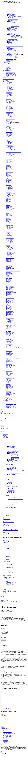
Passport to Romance (10, 60)
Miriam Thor (8, 315)
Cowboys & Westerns (12, 28)
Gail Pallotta (8, 185)
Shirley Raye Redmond (10, 365)
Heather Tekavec (9, 190)
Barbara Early (8, 99)
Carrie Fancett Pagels (10, 128)
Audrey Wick (8, 96)
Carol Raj (8, 126)
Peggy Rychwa (9, 329)
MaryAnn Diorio (9, 311)
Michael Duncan (9, 314)
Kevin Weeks (8, 249)
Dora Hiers (8, 162)
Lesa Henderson (9, 265)
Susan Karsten (9, 371)
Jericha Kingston (9, 209)
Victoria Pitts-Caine (10, 397)
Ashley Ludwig (9, 95)
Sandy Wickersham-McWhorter (12, 358)
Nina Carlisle (8, 322)
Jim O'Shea (8, 213)
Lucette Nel (8, 285)
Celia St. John (8, 129)
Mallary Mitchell (9, 291)
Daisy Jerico (8, 140)
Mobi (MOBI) (5, 633)
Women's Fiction (11, 29)
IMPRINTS (5, 62)
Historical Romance (15, 24)
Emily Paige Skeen (10, 176)
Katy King (8, 246)
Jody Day (8, 218)
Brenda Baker (8, 110)
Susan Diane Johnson (10, 369)
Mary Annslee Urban (10, 304)
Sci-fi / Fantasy (11, 27)
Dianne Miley (8, 158)
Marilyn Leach (9, 296)
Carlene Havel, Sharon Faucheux (12, 122)
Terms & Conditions (5, 728)
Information (5, 400)
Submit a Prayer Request (11, 407)
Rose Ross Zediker (10, 353)
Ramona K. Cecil (9, 340)
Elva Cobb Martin (9, 172)
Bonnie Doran (9, 107)
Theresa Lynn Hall (9, 386)
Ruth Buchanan (9, 354)
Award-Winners (9, 55)
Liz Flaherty (8, 281)
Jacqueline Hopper (9, 198)
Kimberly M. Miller (10, 254)
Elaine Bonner (9, 169)
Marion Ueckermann (10, 298)
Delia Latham (8, 153)
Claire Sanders (9, 134)
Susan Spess (8, 374)
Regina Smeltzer (9, 344)
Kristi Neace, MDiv (10, 258)
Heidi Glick (8, 192)
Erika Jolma (8, 180)
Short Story (10, 44)
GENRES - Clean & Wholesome (12, 30)
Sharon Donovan (9, 360)
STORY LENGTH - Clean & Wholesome (14, 46)
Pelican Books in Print (10, 73)
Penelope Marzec (9, 333)
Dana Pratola (8, 143)
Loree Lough (8, 282)
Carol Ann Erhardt (9, 123)
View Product (3, 715)
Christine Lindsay (9, 130)
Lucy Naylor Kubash (10, 286)
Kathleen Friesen (9, 239)
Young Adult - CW (12, 32)
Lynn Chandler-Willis (10, 287)
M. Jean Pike (8, 289)
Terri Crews (8, 382)
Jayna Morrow (9, 206)
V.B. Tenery (8, 392)
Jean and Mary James (10, 208)
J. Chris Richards (9, 195)
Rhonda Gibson (9, 346)
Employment (5, 741)
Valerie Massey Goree (10, 393)
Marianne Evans (9, 295)
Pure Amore (8, 68)
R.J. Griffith (8, 335)
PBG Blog (8, 587)
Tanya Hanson (9, 379)
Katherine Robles (9, 235)
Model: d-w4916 (6, 708)
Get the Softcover (4, 645)
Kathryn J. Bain (9, 242)
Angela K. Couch (9, 84)
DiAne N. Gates (9, 155)
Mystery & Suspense (12, 20)
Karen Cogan (8, 228)
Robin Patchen (9, 351)
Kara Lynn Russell (9, 227)
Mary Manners (9, 308)
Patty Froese (8, 326)
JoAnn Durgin (9, 215)
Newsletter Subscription (11, 404)
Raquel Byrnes (9, 341)
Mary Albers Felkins (10, 300)
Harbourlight (8, 67)
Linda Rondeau (9, 273)
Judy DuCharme (9, 220)
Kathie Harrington (9, 236)
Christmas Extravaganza (11, 59)
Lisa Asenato (8, 279)
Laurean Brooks (9, 261)
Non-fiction (8, 61)
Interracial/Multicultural (13, 19)
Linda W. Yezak (9, 275)
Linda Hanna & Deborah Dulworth (13, 271)
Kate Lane (8, 234)
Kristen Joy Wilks (9, 256)
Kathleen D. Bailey (10, 238)
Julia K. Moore (9, 222)
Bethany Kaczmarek (10, 103)
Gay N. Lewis (9, 186)
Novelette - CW (11, 49)
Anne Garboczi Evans (10, 89)
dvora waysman (9, 163)
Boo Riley (8, 109)
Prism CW (8, 63)
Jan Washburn (9, 201)
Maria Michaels (9, 293)
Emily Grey (8, 175)
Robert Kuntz (8, 348)
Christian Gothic (14, 22)
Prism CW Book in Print (11, 74)
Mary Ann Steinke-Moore (11, 302)
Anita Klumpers (9, 86)
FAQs (7, 401)
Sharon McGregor (9, 361)
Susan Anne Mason (10, 368)
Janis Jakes (8, 205)
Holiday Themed (11, 17)
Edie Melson (8, 167)
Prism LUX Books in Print (11, 75)
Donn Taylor (8, 160)
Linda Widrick (9, 276)
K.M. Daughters (9, 226)
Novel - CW (10, 47)
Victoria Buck (8, 395)
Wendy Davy (8, 398)
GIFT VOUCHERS (7, 76)
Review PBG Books (10, 406)
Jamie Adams (8, 199)
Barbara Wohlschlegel (10, 101)
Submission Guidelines (8, 735)
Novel (9, 41)
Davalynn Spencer (9, 147)
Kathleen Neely (9, 240)
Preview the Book (4, 600)
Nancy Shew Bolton (10, 318)
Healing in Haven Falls (8, 711)
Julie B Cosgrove (9, 225)
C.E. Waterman (9, 115)
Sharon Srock (8, 362)
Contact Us (5, 740)
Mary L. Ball (8, 307)
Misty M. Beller (9, 316)
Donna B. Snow (9, 161)
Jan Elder (8, 200)
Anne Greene (8, 90)
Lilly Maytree (8, 267)
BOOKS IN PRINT (7, 70)
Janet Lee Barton (9, 203)
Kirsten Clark (8, 255)
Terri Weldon (8, 385)
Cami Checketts (9, 116)
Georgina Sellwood (10, 188)
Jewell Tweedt (9, 212)
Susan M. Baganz (9, 373)
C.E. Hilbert (8, 114)
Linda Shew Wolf (9, 274)
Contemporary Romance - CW (17, 35)
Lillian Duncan (9, 266)
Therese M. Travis (9, 387)
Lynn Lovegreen (9, 288)
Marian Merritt (9, 294)
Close (2, 425)
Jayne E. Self (8, 207)
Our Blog (5, 742)
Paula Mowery (9, 327)
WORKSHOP (6, 80)
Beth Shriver (8, 102)
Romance (10, 21)
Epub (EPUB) (5, 631)
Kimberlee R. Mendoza (10, 252)
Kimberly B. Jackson (10, 253)
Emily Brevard (9, 173)
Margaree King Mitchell (11, 292)
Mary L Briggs (9, 306)
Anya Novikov (9, 94)
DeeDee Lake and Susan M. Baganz (13, 152)
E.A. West (8, 165)
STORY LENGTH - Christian (12, 40)
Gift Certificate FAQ (7, 732)
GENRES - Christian (10, 13)
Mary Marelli (8, 309)
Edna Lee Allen (9, 168)
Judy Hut (8, 221)
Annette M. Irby (9, 92)
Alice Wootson (9, 82)
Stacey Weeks (8, 366)
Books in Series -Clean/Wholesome (13, 57)
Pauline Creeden (9, 328)
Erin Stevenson (9, 182)
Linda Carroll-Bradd (10, 268)
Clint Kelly (8, 137)
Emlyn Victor (8, 178)
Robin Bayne (8, 349)
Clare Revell (8, 135)
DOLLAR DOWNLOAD (8, 79)
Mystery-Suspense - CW (13, 33)
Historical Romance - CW (16, 36)
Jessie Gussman (9, 210)
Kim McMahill (9, 251)
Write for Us (8, 405)
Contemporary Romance (16, 23)
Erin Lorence (8, 181)
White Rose (8, 66)
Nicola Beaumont (9, 320)
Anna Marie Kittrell (10, 87)
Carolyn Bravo (9, 127)
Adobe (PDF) (5, 632)
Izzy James (8, 194)
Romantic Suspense (15, 26)
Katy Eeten (8, 245)
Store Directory (6, 737)
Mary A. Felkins (9, 299)
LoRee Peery (8, 283)
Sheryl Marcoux (9, 364)
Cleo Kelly (8, 136)
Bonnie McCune (9, 108)
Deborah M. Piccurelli (10, 149)
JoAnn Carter (8, 214)
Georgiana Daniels (9, 187)
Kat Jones (8, 233)
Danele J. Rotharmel (10, 146)
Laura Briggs (8, 259)
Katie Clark (8, 243)
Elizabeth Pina (9, 170)
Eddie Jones (8, 166)
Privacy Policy (4, 727)
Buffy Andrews (9, 113)
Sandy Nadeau (9, 357)
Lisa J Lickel (8, 280)
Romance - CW (11, 34)
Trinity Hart (8, 391)
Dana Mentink (9, 142)
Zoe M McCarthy (9, 399)
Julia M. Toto (8, 223)
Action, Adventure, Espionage (14, 16)
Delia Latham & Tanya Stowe (12, 154)
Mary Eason (8, 305)
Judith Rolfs (8, 219)
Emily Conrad (9, 174)
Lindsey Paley (9, 278)
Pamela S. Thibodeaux (10, 325)
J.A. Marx (8, 196)
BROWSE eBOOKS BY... (8, 11)
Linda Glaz (8, 269)
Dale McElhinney (9, 141)
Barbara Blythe (9, 97)
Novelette (10, 43)
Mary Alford (8, 301)
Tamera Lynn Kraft (10, 378)
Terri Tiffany (8, 384)
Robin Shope (8, 352)
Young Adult (11, 15)
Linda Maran (8, 272)
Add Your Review (9, 617)
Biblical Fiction (11, 14)
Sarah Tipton (8, 359)
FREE (4, 77)
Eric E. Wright (9, 179)
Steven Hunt (8, 367)
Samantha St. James (10, 355)
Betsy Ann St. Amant (10, 105)
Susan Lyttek (8, 372)
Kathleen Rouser (9, 241)
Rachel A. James (9, 338)
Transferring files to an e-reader (9, 730)
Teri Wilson (8, 381)
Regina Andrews (9, 342)
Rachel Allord (8, 339)
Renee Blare (8, 345)
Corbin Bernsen (9, 139)
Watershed (8, 69)
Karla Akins (8, 231)
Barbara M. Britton (10, 100)
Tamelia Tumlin (9, 377)
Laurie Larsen (8, 262)
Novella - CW (11, 48)
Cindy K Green (9, 133)
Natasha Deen (9, 319)
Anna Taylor (8, 88)
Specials (5, 517)
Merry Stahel (8, 313)
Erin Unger (8, 183)
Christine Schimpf (9, 132)
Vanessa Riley (9, 394)
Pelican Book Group (10, 332)
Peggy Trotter (8, 331)
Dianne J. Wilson (9, 156)
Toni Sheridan (9, 388)
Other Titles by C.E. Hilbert (6, 611)
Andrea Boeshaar (9, 83)
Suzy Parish (8, 375)
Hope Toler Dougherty (10, 193)
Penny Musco (8, 334)
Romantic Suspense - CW (16, 37)
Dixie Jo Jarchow (9, 159)
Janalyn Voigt (8, 202)
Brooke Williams (9, 112)
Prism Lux (8, 64)
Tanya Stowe (8, 380)
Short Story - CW (12, 50)
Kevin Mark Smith (9, 248)
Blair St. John (8, 106)
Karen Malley (8, 229)
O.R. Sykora (8, 324)
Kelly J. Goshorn (9, 247)
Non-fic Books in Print (10, 72)
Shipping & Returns (7, 736)
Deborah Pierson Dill (10, 150)
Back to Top (3, 753)
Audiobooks (8, 52)
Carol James (8, 125)
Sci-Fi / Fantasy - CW (12, 39)
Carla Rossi (8, 120)
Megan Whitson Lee (10, 312)
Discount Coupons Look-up (9, 733)
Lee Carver (8, 263)
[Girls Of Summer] (7, 596)
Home (4, 10)
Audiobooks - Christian (13, 53)
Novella (10, 42)
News (7, 402)
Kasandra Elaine (9, 232)
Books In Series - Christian (11, 56)
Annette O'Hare (9, 93)
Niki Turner (8, 321)
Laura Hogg (8, 260)
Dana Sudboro (9, 145)
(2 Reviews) (3, 617)
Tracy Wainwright (9, 389)
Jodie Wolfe (8, 216)
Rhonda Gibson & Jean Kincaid (12, 347)
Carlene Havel (9, 121)
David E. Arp (8, 148)
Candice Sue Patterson (10, 119)
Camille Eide (8, 117)
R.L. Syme (8, 336)
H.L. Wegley (8, 189)
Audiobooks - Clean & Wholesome (15, 54)
